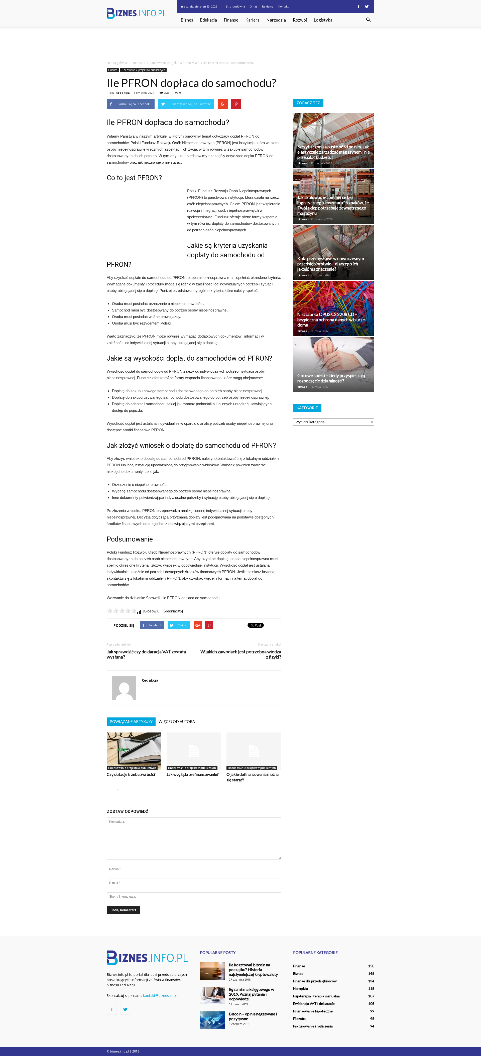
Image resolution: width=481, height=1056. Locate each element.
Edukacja (208, 20)
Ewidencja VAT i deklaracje (314, 1003)
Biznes (187, 20)
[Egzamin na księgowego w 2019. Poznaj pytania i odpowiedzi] (212, 995)
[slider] (122, 611)
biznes (302, 163)
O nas (253, 6)
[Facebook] (358, 6)
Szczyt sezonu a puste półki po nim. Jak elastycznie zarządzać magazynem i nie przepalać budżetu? (333, 152)
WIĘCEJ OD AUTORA (177, 721)
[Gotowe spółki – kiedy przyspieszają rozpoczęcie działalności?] (333, 364)
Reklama (268, 6)
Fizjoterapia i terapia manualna (316, 996)
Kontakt (283, 6)
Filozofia (299, 1018)
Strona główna (235, 6)
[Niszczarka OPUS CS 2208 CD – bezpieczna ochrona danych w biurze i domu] (333, 308)
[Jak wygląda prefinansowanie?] (194, 751)
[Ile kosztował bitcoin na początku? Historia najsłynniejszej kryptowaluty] (212, 971)
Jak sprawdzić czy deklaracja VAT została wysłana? (146, 654)
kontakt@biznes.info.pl (161, 995)
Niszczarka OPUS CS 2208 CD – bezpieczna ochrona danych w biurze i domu (332, 320)
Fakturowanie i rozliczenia (313, 1026)
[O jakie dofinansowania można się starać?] (253, 751)
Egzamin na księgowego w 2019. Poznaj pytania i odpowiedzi (251, 994)
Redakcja (123, 92)
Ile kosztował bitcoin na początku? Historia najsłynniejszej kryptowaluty (253, 969)
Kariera (252, 20)
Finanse (231, 20)
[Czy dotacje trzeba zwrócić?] (134, 751)
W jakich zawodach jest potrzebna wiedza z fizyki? (240, 654)
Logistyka (323, 20)
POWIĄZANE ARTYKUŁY (131, 721)
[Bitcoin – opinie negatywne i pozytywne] (212, 1020)
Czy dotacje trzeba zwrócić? (131, 774)
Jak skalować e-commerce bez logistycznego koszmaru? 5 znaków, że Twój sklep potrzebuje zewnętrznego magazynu (333, 205)
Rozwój (300, 20)
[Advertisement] (240, 44)
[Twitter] (367, 6)
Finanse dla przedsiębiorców (315, 981)
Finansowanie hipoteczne (313, 1011)
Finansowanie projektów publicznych (143, 70)
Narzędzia (276, 20)
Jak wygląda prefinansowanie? (193, 774)
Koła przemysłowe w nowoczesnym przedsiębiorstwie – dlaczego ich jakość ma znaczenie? (330, 264)
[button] (368, 20)
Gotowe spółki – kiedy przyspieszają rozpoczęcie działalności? (331, 378)
